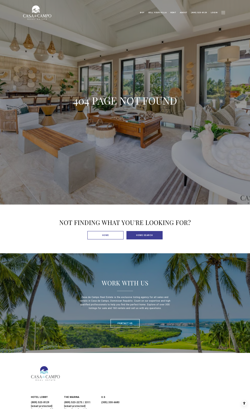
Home (105, 235)
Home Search (144, 235)
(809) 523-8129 (40, 402)
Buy (142, 12)
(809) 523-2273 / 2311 (77, 402)
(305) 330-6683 (110, 402)
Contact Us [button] (125, 323)
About (183, 12)
